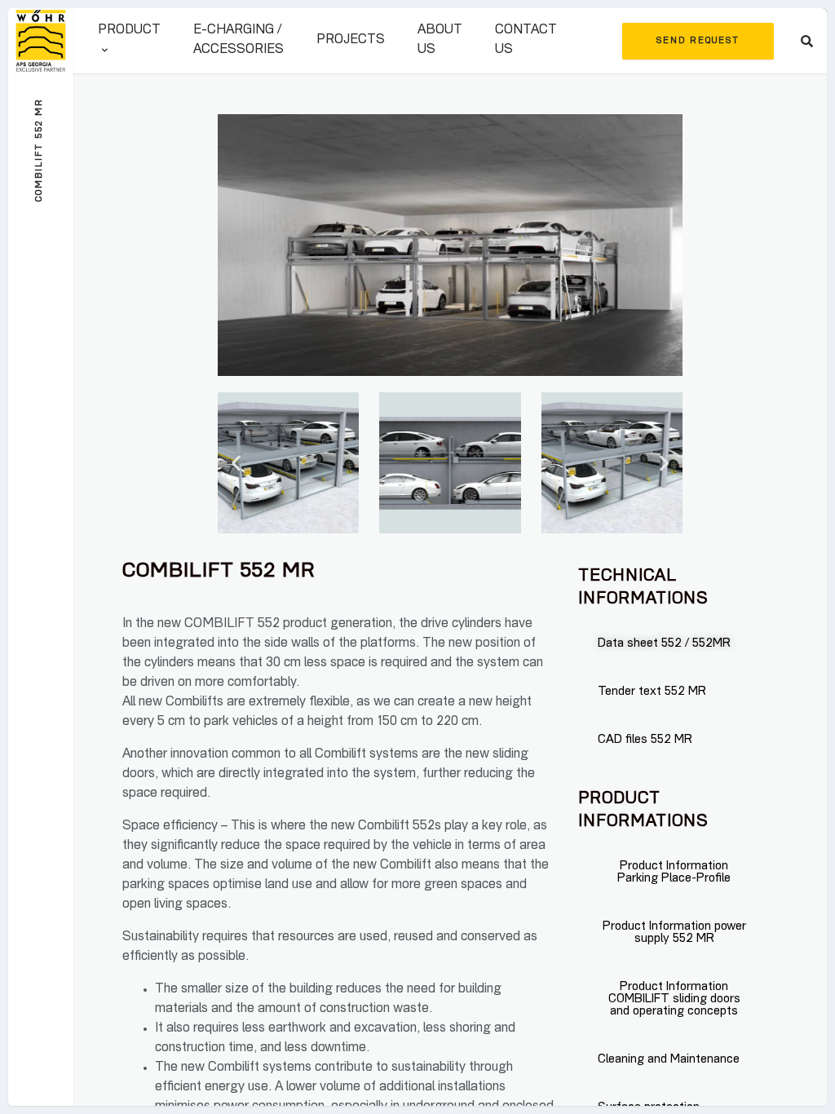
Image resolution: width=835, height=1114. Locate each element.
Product (129, 31)
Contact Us (526, 40)
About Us (440, 40)
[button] (236, 463)
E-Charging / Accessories (238, 40)
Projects (350, 40)
